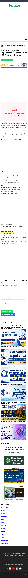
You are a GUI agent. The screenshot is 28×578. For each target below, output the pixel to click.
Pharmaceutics (5, 298)
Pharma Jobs (11, 295)
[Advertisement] (14, 23)
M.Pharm (12, 298)
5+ (5, 303)
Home (2, 43)
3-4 (23, 300)
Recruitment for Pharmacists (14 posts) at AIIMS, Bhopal (12, 366)
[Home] (14, 5)
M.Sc (17, 298)
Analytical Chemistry (20, 295)
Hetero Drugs (23, 298)
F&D (6, 300)
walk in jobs (11, 300)
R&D (2, 300)
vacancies (4, 295)
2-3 (20, 300)
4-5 (2, 303)
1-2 (17, 300)
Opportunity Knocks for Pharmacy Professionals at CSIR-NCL (13, 384)
